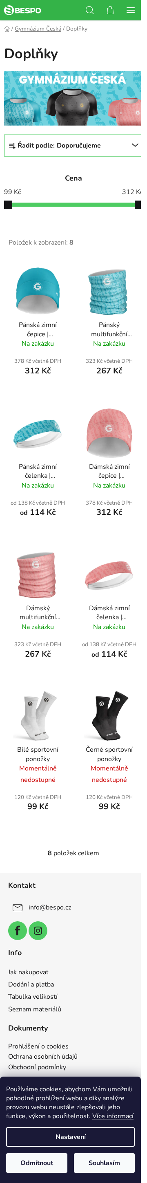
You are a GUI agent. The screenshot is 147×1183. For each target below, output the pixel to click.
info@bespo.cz (50, 907)
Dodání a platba (31, 984)
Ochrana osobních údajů (43, 1057)
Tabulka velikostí (33, 996)
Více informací (113, 1116)
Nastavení (71, 1136)
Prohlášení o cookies (38, 1047)
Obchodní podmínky (37, 1067)
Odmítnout (36, 1163)
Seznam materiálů (34, 1009)
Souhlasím (104, 1163)
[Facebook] (17, 930)
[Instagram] (38, 930)
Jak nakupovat (28, 972)
